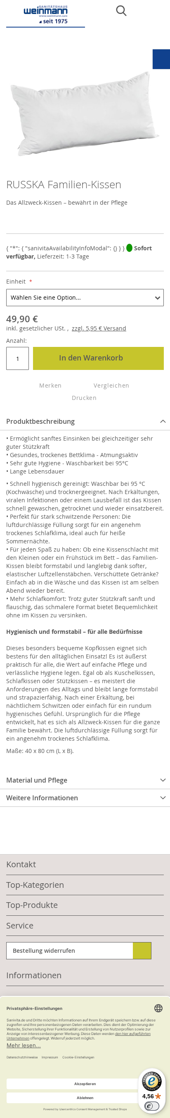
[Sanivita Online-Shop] (45, 16)
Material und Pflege (36, 780)
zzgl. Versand (99, 328)
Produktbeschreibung (40, 421)
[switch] (151, 1106)
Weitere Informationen (42, 797)
